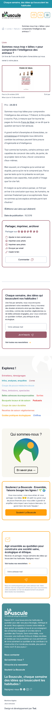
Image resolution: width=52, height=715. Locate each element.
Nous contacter (11, 654)
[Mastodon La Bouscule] (28, 231)
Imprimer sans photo (17, 244)
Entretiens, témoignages (14, 375)
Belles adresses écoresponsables (18, 395)
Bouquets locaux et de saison (16, 400)
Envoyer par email (16, 248)
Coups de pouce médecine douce (18, 385)
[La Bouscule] (11, 15)
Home (3, 29)
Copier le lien (14, 252)
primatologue (10, 136)
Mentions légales (10, 700)
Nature (17, 29)
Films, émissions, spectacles (16, 390)
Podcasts (37, 400)
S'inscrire (33, 15)
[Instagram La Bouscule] (22, 231)
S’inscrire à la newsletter (16, 664)
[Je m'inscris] (26, 579)
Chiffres (37, 415)
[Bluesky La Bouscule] (37, 231)
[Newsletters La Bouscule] (31, 689)
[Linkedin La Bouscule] (25, 231)
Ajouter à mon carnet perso (20, 237)
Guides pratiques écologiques (16, 415)
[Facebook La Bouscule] (19, 231)
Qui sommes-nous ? (14, 659)
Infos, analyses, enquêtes (14, 380)
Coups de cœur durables (14, 405)
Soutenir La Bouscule (26, 512)
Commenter (23, 259)
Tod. (34, 708)
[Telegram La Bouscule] (31, 231)
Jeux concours (9, 704)
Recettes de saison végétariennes (18, 410)
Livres (9, 29)
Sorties (39, 395)
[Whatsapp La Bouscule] (34, 231)
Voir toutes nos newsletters (16, 342)
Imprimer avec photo (17, 241)
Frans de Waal (27, 122)
